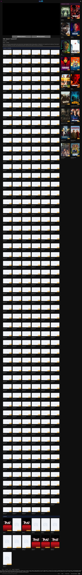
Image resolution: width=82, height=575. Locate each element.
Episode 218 (14, 372)
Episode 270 (53, 442)
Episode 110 (14, 214)
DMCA (62, 573)
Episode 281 (43, 460)
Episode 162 (53, 284)
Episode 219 (24, 372)
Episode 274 (34, 451)
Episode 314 (14, 513)
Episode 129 (24, 240)
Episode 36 (52, 99)
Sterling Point (63, 157)
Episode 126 (53, 231)
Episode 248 (14, 416)
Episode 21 (24, 82)
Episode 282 (53, 460)
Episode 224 (14, 381)
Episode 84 (52, 170)
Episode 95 (43, 187)
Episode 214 (34, 363)
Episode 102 (53, 196)
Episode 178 (34, 310)
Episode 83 (43, 170)
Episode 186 (53, 319)
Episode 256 (34, 425)
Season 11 (14, 549)
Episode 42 (52, 108)
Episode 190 (34, 328)
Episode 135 (24, 249)
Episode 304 (34, 495)
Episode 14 (14, 73)
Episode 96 (52, 187)
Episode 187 (5, 328)
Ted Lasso (72, 123)
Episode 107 (43, 205)
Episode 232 (34, 390)
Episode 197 (43, 337)
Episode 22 (33, 82)
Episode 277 (5, 460)
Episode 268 (34, 442)
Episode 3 (23, 55)
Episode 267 (24, 442)
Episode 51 (24, 126)
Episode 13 (5, 73)
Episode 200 (14, 346)
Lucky (72, 88)
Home (3, 569)
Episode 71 (43, 152)
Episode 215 (43, 363)
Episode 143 (43, 258)
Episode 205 (5, 354)
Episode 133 (5, 249)
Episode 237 (24, 398)
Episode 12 (52, 64)
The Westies (63, 105)
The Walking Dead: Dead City (75, 105)
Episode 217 (5, 372)
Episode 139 (5, 258)
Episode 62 (14, 143)
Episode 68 (14, 152)
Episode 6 (52, 55)
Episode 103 (5, 205)
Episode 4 (33, 55)
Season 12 (23, 549)
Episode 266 (14, 442)
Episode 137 (43, 249)
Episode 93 (24, 187)
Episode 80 (14, 170)
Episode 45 (24, 117)
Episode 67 (5, 152)
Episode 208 (34, 354)
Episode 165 (24, 293)
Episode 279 (24, 460)
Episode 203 (43, 346)
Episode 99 (24, 196)
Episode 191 (43, 328)
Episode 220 (34, 372)
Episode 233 (43, 390)
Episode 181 (5, 319)
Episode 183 (24, 319)
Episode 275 (43, 451)
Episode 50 (14, 126)
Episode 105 (24, 205)
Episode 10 (33, 64)
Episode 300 (53, 486)
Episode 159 (24, 284)
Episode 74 (14, 161)
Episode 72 (52, 152)
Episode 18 (52, 73)
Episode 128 (14, 240)
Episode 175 (5, 310)
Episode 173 (43, 302)
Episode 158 (14, 284)
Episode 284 (14, 469)
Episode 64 (33, 143)
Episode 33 (24, 99)
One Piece (72, 54)
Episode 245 (43, 407)
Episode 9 (23, 64)
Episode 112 (34, 214)
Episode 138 (53, 249)
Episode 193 (5, 337)
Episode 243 (24, 407)
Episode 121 (5, 231)
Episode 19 (5, 82)
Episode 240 (53, 398)
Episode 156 (53, 275)
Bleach (72, 19)
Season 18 (52, 549)
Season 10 (4, 549)
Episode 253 (5, 425)
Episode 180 (53, 310)
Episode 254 (14, 425)
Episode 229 (5, 390)
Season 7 (42, 532)
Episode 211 (5, 363)
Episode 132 (53, 240)
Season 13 (33, 549)
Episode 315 (24, 513)
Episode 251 (43, 416)
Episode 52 (33, 126)
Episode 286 (34, 469)
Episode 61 (5, 143)
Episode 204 (53, 346)
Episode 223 (5, 381)
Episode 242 (14, 407)
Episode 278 (14, 460)
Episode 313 (5, 513)
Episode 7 (4, 64)
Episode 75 (24, 161)
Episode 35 (43, 99)
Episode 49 (5, 126)
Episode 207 (24, 354)
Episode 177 (24, 310)
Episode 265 (5, 442)
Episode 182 (14, 319)
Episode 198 (53, 337)
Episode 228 (53, 381)
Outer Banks (63, 88)
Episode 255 (24, 425)
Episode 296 (14, 486)
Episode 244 (34, 407)
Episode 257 (43, 425)
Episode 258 (53, 425)
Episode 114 (53, 214)
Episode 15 (24, 73)
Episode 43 (5, 117)
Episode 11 (43, 64)
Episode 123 (24, 231)
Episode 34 (33, 99)
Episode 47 (43, 117)
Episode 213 (24, 363)
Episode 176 (14, 310)
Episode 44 (14, 117)
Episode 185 (43, 319)
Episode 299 (43, 486)
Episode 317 (43, 513)
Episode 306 (53, 495)
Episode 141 (24, 258)
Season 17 (42, 549)
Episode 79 (5, 170)
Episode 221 (43, 372)
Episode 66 (52, 143)
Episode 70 (33, 152)
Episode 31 (5, 99)
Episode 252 (53, 416)
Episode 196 (34, 337)
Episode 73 (5, 161)
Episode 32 (14, 99)
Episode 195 (24, 337)
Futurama (72, 71)
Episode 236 (14, 398)
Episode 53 (43, 126)
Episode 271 (5, 451)
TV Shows (6, 569)
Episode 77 (43, 161)
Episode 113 (43, 214)
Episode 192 (53, 328)
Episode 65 (43, 143)
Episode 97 (5, 196)
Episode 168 (53, 293)
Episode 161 (43, 284)
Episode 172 (34, 302)
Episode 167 (43, 293)
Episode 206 (14, 354)
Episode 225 (24, 381)
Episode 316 (34, 513)
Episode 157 (5, 284)
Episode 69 (24, 152)
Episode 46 (33, 117)
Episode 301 (5, 495)
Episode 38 (14, 108)
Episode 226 (34, 381)
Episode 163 (5, 293)
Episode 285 (24, 469)
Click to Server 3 (41, 36)
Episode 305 (43, 495)
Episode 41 (43, 108)
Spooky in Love (63, 140)
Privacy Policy (67, 573)
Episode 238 (34, 398)
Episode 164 (14, 293)
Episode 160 (34, 284)
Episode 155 (43, 275)
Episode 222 (53, 372)
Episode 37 (5, 108)
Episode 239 (43, 398)
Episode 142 (34, 258)
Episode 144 (53, 258)
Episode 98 (14, 196)
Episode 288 (53, 469)
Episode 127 (5, 240)
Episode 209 (43, 354)
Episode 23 (43, 82)
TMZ (10, 569)
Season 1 (4, 532)
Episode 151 (5, 275)
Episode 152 (14, 275)
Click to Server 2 (21, 36)
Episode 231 (24, 390)
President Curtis (73, 157)
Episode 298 (34, 486)
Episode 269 (43, 442)
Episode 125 (43, 231)
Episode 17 (43, 73)
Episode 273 (24, 451)
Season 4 (14, 532)
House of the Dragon (64, 123)
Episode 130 (34, 240)
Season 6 (33, 532)
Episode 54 (52, 126)
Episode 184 (34, 319)
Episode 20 (14, 82)
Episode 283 (5, 469)
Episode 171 (24, 302)
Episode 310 (34, 504)
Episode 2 (14, 55)
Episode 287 (43, 469)
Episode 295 (5, 486)
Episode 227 (43, 381)
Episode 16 (33, 73)
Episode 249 (24, 416)
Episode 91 (5, 187)
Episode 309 (24, 504)
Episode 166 (34, 293)
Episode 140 (14, 258)
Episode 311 (43, 504)
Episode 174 (53, 302)
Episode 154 (34, 275)
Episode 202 (34, 346)
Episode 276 (53, 451)
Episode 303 (24, 495)
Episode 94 (33, 187)
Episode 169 (5, 302)
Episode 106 (34, 205)
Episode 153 (24, 275)
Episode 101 (43, 196)
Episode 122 (14, 231)
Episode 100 (34, 196)
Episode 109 (5, 214)
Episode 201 (24, 346)
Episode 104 (14, 205)
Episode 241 (5, 407)
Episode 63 (24, 143)
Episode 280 (34, 460)
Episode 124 (34, 231)
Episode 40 (33, 108)
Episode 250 (34, 416)
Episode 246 (53, 407)
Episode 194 (14, 337)
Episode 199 (5, 346)
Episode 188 (14, 328)
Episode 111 (24, 214)
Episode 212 (14, 363)
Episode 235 (5, 398)
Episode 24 (52, 82)
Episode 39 (24, 108)
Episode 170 (14, 302)
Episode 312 (53, 504)
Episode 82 (33, 170)
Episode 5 (42, 55)
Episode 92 (14, 187)
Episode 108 (53, 205)
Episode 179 (43, 310)
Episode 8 (14, 64)
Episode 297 (24, 486)
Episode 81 (24, 170)
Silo (61, 54)
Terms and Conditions (74, 573)
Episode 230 (14, 390)
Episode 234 (53, 390)
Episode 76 (33, 161)
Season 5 (23, 532)
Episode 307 (5, 504)
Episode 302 (14, 495)
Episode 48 (52, 117)
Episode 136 (34, 249)
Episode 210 (53, 354)
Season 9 (52, 532)
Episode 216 (53, 363)
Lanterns (62, 19)
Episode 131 (43, 240)
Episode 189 (24, 328)
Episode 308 (14, 504)
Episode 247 (5, 416)
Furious (62, 71)
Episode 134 (14, 249)
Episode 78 (52, 161)
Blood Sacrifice (73, 140)
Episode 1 (4, 55)
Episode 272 (14, 451)
